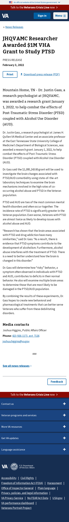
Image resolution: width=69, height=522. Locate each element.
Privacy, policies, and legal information (24, 493)
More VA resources (11, 426)
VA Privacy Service (12, 498)
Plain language (46, 488)
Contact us (7, 403)
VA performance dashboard (17, 503)
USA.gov (57, 498)
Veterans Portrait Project (16, 508)
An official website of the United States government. (35, 2)
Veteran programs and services (19, 415)
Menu (58, 15)
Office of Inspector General (17, 488)
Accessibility (8, 478)
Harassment (54, 483)
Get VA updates (10, 438)
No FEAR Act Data (37, 498)
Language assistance (13, 449)
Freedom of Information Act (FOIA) (22, 483)
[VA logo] (5, 16)
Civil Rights (27, 478)
